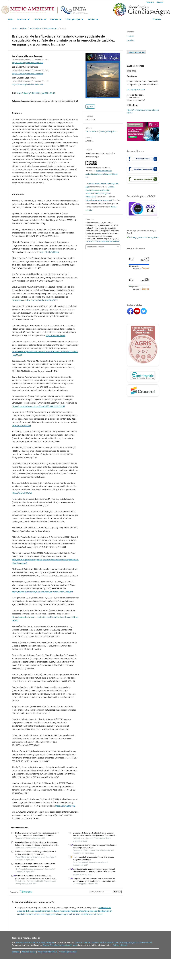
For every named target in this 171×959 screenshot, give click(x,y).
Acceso (160, 2)
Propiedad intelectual (47, 951)
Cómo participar (73, 19)
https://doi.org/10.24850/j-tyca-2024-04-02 (36, 93)
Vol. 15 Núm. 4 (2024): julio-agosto (43, 28)
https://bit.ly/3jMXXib (49, 252)
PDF (91, 106)
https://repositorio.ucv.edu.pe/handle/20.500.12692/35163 (38, 406)
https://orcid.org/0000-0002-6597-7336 (27, 84)
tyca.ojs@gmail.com (136, 89)
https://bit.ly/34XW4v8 (22, 493)
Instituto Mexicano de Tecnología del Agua (34, 942)
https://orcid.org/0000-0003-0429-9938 (27, 73)
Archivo (92, 19)
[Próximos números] (143, 159)
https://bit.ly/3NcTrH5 (65, 806)
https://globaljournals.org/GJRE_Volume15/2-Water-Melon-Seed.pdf (42, 591)
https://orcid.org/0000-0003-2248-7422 (27, 62)
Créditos (16, 951)
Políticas (54, 19)
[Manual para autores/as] (143, 169)
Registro (150, 2)
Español (130, 40)
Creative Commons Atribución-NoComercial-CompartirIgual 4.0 (101, 174)
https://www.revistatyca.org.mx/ (99, 200)
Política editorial (120, 945)
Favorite (117, 892)
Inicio (10, 19)
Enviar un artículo (136, 52)
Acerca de (22, 19)
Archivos (23, 28)
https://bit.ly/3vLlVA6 (21, 425)
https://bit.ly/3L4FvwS (55, 335)
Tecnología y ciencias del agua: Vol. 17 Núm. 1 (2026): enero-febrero (71, 914)
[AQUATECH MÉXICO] (143, 140)
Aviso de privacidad (68, 951)
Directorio (39, 19)
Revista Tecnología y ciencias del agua (60, 945)
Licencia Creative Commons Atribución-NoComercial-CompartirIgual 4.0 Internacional (113, 942)
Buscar (157, 19)
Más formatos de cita (95, 246)
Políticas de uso (29, 951)
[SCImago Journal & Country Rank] (142, 237)
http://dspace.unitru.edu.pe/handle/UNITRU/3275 (34, 300)
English (130, 36)
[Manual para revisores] (143, 179)
